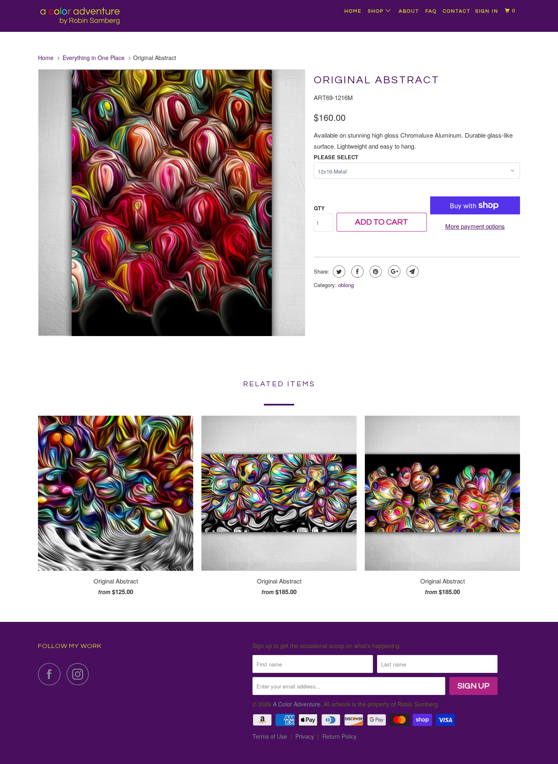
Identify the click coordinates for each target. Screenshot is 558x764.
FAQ (431, 11)
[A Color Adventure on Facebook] (51, 674)
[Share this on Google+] (393, 271)
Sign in (486, 11)
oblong (346, 285)
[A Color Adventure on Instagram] (80, 674)
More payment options (475, 226)
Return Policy (339, 736)
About (409, 11)
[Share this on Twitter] (338, 271)
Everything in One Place (93, 57)
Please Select (336, 157)
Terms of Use (269, 736)
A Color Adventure (296, 704)
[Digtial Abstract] (172, 202)
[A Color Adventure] (80, 16)
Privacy (304, 736)
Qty (319, 208)
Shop (377, 11)
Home (353, 11)
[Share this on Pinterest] (375, 271)
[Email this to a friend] (411, 271)
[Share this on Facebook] (356, 271)
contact (457, 11)
